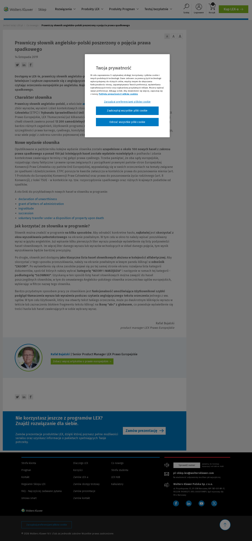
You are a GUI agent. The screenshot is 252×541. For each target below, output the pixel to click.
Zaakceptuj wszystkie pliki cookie (127, 110)
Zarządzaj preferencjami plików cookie (127, 101)
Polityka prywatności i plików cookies (118, 94)
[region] (127, 95)
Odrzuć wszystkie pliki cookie (127, 122)
